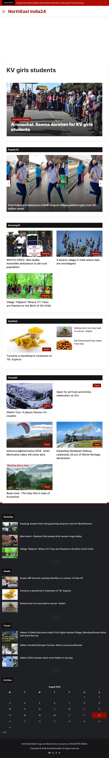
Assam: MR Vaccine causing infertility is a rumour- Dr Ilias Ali (51, 578)
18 (25, 715)
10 (10, 709)
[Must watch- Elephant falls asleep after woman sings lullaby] (10, 540)
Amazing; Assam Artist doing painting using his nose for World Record (56, 523)
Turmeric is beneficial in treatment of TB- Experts (45, 590)
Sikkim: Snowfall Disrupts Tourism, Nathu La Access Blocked (51, 645)
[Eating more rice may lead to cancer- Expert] (64, 332)
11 (25, 709)
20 (54, 715)
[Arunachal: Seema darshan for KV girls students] (54, 109)
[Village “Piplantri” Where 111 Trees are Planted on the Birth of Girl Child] (10, 552)
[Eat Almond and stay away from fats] (64, 344)
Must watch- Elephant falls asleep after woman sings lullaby (51, 536)
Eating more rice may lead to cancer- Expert (42, 603)
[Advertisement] (54, 38)
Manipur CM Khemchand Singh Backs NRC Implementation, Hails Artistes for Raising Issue (56, 3)
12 (40, 709)
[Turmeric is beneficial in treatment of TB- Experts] (10, 594)
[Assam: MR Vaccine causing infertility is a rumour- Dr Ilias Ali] (10, 582)
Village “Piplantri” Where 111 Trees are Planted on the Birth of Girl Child (56, 549)
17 (10, 715)
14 (69, 709)
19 (40, 715)
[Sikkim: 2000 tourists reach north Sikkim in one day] (10, 661)
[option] (54, 183)
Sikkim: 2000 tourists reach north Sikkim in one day (46, 657)
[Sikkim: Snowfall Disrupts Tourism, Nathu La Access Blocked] (10, 649)
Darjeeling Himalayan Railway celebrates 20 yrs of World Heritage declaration (78, 454)
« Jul (4, 732)
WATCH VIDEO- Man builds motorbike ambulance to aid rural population (27, 263)
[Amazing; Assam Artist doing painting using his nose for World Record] (10, 527)
